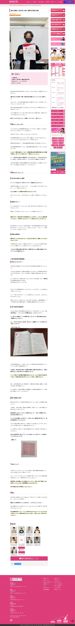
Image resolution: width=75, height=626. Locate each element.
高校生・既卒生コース (48, 582)
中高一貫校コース (58, 582)
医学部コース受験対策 (56, 122)
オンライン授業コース (55, 145)
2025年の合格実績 (61, 140)
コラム (45, 585)
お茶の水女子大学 (59, 147)
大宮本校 (12, 582)
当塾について (57, 578)
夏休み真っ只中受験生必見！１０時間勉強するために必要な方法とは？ (61, 104)
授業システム (46, 578)
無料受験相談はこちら (30, 558)
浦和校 (11, 589)
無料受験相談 (46, 589)
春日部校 (12, 609)
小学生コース (46, 580)
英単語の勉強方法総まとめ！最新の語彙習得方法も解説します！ (61, 99)
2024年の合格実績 (55, 140)
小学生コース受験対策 (56, 110)
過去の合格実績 (18, 15)
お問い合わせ (46, 587)
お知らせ (55, 147)
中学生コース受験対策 (56, 113)
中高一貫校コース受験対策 (56, 119)
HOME (10, 5)
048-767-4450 (13, 590)
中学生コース (57, 580)
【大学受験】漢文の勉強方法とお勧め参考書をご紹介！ (61, 94)
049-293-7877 (13, 597)
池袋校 (11, 602)
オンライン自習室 (61, 145)
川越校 (11, 595)
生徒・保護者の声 (58, 585)
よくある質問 (57, 587)
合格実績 (13, 5)
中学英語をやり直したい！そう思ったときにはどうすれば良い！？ (61, 89)
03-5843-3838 (13, 603)
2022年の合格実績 (55, 138)
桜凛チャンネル (58, 589)
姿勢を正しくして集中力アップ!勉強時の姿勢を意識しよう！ (61, 83)
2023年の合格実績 (19, 5)
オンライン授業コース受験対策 (57, 125)
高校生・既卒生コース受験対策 (57, 116)
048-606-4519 (13, 610)
